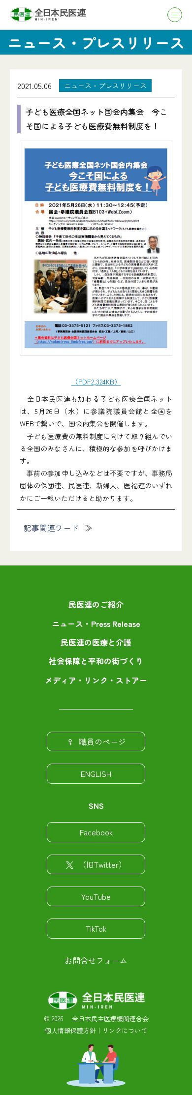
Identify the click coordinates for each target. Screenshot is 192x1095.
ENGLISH (96, 773)
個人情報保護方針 (70, 1030)
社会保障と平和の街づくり (96, 661)
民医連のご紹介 (96, 604)
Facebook (96, 832)
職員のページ (102, 741)
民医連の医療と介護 (96, 642)
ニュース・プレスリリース (105, 85)
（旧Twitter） (102, 864)
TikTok (96, 928)
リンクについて (124, 1030)
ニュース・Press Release (96, 623)
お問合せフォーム (96, 960)
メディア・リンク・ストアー (96, 680)
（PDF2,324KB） (96, 381)
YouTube (96, 896)
